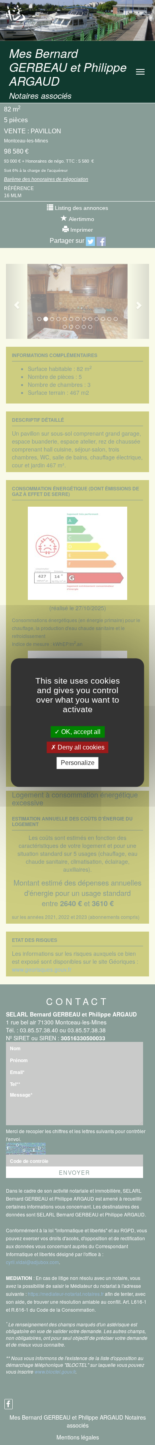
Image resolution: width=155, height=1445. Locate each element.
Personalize (78, 763)
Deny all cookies (80, 747)
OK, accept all (80, 731)
